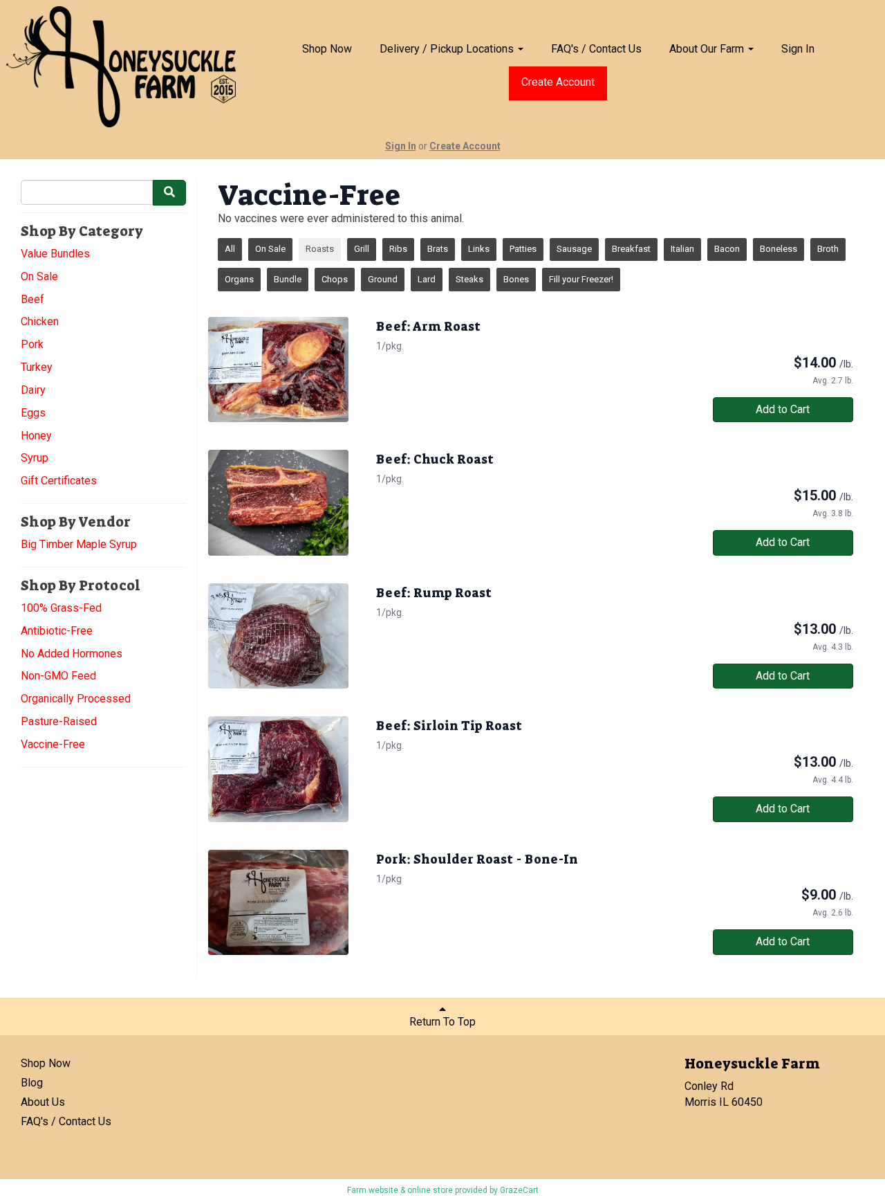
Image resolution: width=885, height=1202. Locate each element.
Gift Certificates (59, 480)
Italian (682, 249)
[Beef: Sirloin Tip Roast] (278, 768)
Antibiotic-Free (57, 630)
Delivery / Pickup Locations (448, 48)
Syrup (34, 457)
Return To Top (442, 1021)
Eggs (33, 412)
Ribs (398, 249)
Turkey (37, 367)
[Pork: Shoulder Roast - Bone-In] (278, 902)
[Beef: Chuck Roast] (278, 502)
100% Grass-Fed (61, 607)
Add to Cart (783, 409)
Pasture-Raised (59, 721)
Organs (239, 279)
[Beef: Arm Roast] (278, 369)
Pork (32, 344)
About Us (43, 1102)
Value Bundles (55, 253)
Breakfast (631, 249)
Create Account (558, 82)
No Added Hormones (71, 653)
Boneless (778, 249)
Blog (32, 1082)
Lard (427, 279)
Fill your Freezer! (581, 279)
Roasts (320, 249)
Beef (32, 299)
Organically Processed (76, 698)
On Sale (39, 276)
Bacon (727, 249)
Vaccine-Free (53, 744)
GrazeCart (519, 1190)
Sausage (574, 249)
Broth (828, 249)
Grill (361, 249)
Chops (335, 279)
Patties (523, 249)
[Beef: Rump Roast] (278, 636)
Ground (383, 279)
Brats (437, 249)
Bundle (287, 279)
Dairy (33, 390)
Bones (516, 279)
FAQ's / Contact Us (596, 48)
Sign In (797, 48)
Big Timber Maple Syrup (79, 544)
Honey (36, 435)
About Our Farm (708, 48)
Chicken (40, 321)
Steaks (469, 279)
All (230, 249)
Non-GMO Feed (58, 675)
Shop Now (327, 48)
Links (479, 249)
